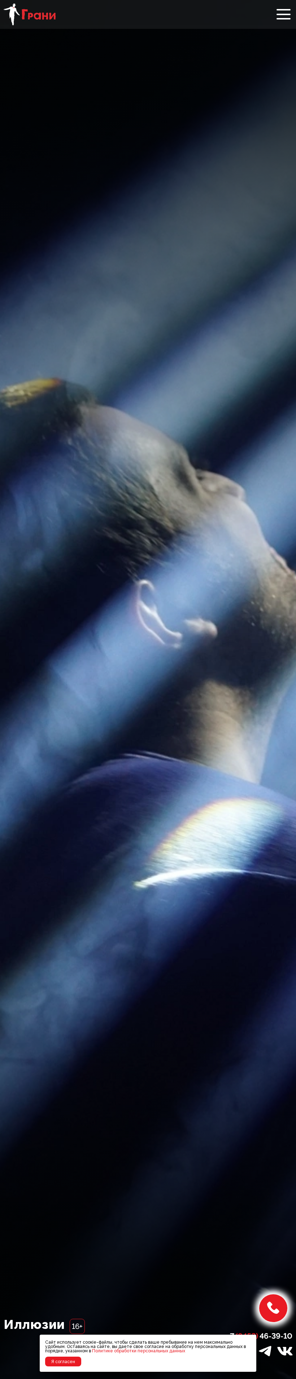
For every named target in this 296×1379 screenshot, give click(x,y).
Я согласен (63, 1361)
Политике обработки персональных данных (138, 1350)
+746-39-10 (259, 1336)
